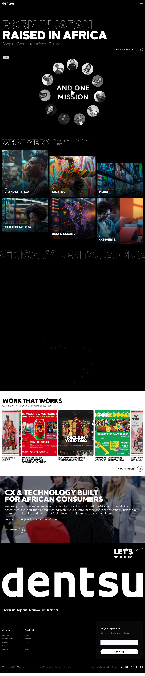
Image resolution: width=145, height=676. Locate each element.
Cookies (67, 667)
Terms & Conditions (44, 667)
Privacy (58, 667)
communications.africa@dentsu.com (105, 667)
